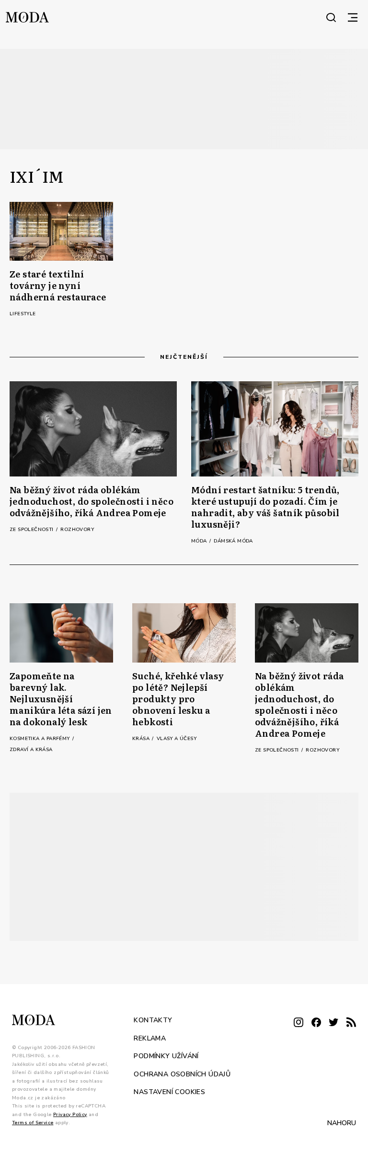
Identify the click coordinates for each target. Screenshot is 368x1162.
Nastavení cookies (169, 1091)
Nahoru (341, 1123)
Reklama (150, 1038)
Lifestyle (23, 313)
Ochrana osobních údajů (182, 1074)
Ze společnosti (32, 529)
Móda (199, 541)
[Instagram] (298, 1023)
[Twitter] (333, 1023)
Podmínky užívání (166, 1056)
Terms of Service (32, 1122)
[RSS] (351, 1023)
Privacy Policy (70, 1114)
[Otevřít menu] (352, 17)
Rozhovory (77, 529)
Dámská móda (233, 541)
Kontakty (153, 1020)
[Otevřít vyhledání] (331, 17)
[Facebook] (316, 1023)
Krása (141, 738)
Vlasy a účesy (176, 738)
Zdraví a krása (31, 749)
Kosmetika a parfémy (40, 738)
